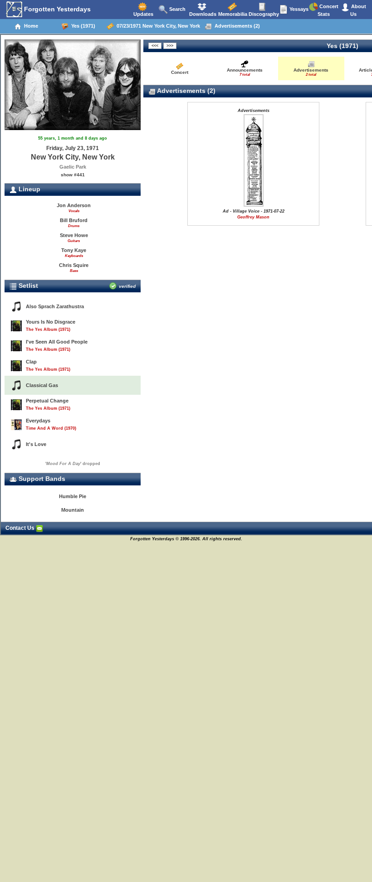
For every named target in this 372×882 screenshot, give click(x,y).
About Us (358, 10)
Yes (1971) (82, 26)
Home (29, 26)
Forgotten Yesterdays (56, 9)
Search (177, 9)
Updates (142, 14)
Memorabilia (232, 14)
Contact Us (20, 528)
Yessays (298, 9)
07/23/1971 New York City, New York (157, 26)
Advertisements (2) (236, 26)
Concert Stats (328, 10)
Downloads (202, 14)
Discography (263, 14)
